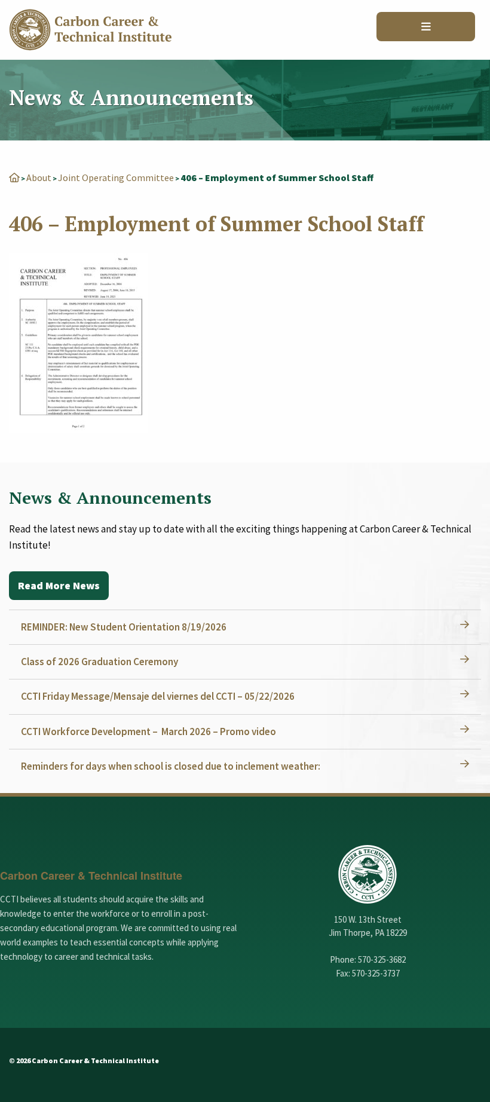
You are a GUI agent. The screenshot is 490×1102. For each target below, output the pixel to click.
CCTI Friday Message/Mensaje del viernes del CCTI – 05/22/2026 (158, 696)
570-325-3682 (382, 959)
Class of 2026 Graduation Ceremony (99, 661)
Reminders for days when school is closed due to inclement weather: (170, 766)
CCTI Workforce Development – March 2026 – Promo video (148, 731)
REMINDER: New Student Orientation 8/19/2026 (123, 626)
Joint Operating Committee (116, 177)
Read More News (59, 585)
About (38, 177)
